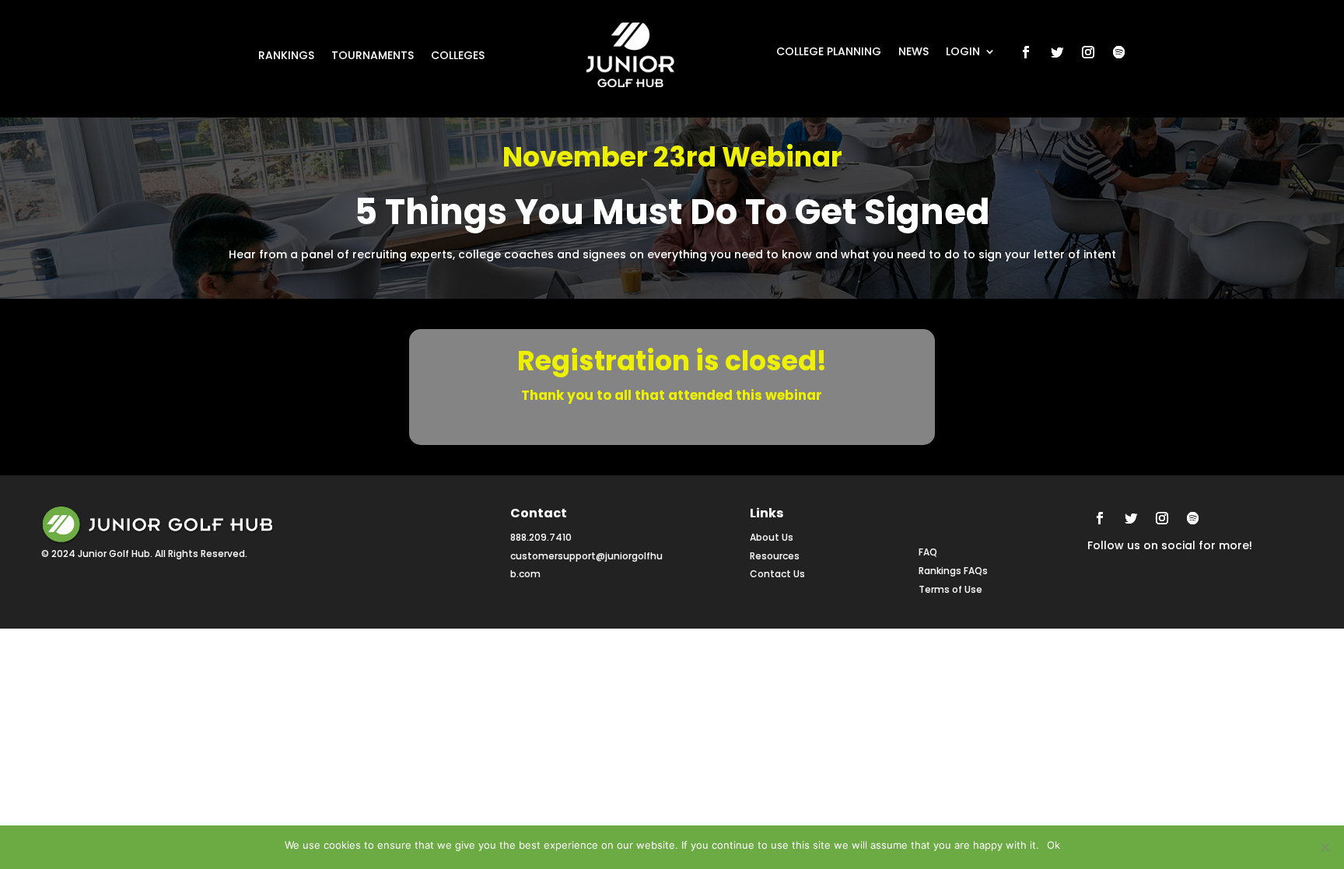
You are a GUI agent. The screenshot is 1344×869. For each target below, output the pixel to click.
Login (963, 52)
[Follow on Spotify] (1119, 52)
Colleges (458, 56)
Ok (1053, 845)
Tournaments (372, 56)
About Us (771, 537)
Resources (775, 555)
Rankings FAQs (953, 570)
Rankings (286, 56)
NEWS (913, 52)
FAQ (928, 552)
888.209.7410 (541, 537)
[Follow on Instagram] (1088, 52)
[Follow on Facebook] (1025, 52)
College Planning (828, 52)
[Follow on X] (1057, 52)
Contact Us (777, 573)
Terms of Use (950, 589)
